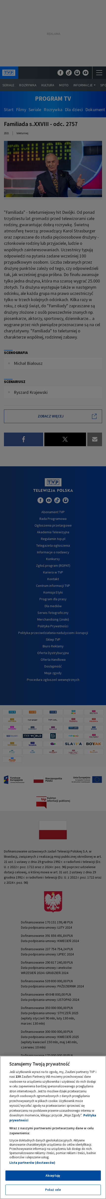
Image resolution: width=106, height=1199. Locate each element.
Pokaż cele (53, 1190)
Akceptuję (53, 1175)
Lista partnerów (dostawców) (32, 1163)
